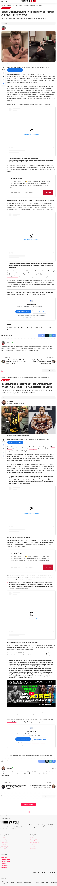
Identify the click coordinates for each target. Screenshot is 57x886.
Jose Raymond (33, 449)
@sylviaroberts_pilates (47, 160)
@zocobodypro (37, 160)
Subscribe (48, 192)
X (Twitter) (36, 315)
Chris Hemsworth (12, 74)
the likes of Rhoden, (28, 458)
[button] (2, 2)
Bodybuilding (5, 380)
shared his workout (12, 277)
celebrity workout (16, 327)
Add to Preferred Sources (15, 70)
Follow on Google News (40, 311)
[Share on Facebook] (3, 73)
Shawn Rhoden (39, 755)
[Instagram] (55, 768)
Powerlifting (5, 813)
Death (20, 755)
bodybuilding (15, 755)
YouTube (43, 315)
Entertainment (5, 8)
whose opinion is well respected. (23, 456)
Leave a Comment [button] (49, 370)
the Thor (22, 282)
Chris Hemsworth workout (12, 329)
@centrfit (12, 160)
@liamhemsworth (19, 160)
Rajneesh (10, 27)
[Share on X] (3, 76)
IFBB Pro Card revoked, (42, 542)
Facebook (26, 315)
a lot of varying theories (17, 647)
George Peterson (44, 458)
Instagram (31, 315)
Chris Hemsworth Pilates (46, 327)
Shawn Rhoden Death (47, 755)
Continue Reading (28, 804)
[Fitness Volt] (28, 1)
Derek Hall (10, 401)
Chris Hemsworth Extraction (35, 327)
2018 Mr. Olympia (14, 542)
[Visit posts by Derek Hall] (3, 768)
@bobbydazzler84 (28, 160)
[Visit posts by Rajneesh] (3, 343)
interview (18, 464)
